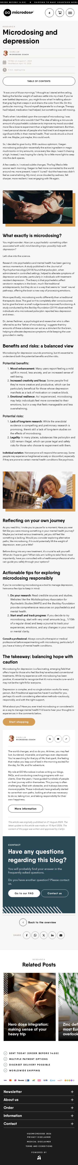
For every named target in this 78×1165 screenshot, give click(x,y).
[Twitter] (44, 935)
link (16, 53)
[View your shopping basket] (60, 12)
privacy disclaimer (39, 1137)
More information (25, 808)
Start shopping (19, 721)
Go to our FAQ (24, 893)
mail (58, 739)
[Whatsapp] (35, 935)
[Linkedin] (52, 935)
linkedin (50, 739)
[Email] (61, 935)
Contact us (55, 893)
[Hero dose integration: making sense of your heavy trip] (30, 1007)
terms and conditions (39, 1146)
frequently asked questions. (26, 873)
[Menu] (70, 12)
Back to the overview (42, 922)
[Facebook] (26, 935)
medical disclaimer (39, 1141)
